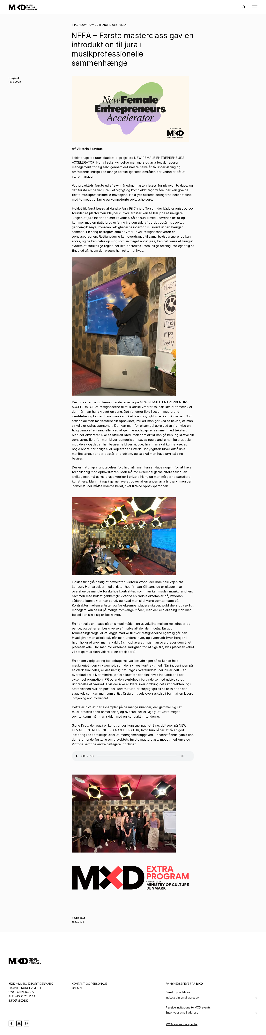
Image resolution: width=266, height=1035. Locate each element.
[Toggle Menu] (254, 7)
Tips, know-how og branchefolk (94, 24)
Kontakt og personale (89, 983)
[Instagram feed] (26, 1023)
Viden (123, 24)
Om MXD (77, 988)
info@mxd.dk (18, 1000)
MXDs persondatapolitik (181, 1024)
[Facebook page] (11, 1023)
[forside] (23, 7)
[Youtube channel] (19, 1023)
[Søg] (243, 7)
